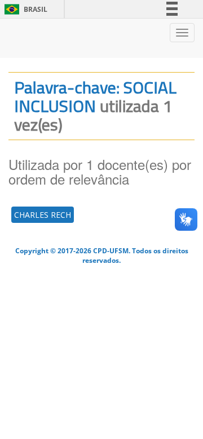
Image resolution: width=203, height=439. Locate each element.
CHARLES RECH (42, 214)
